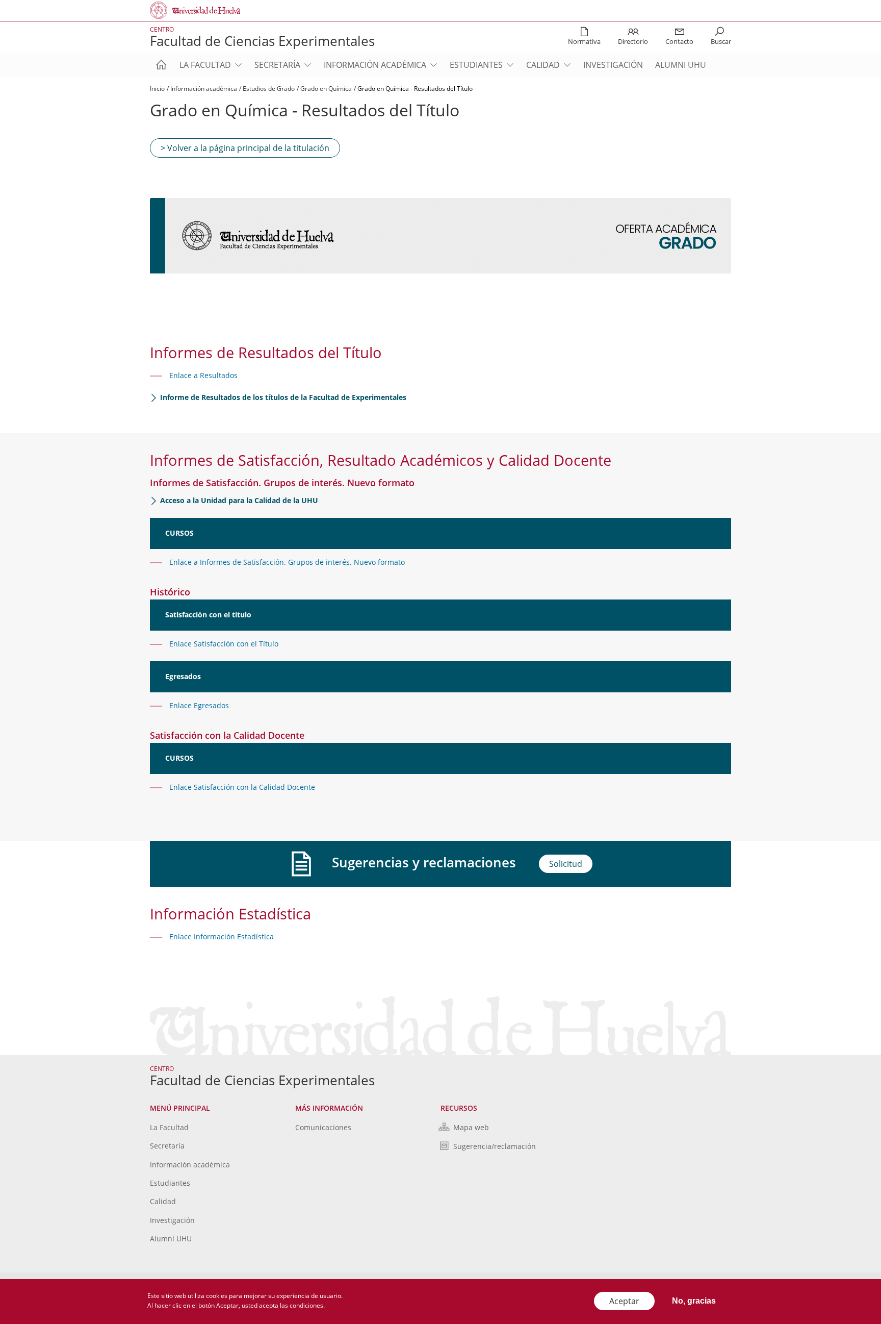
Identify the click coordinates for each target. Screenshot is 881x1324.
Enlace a (183, 562)
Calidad (543, 64)
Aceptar (624, 1301)
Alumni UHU (680, 64)
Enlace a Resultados (203, 375)
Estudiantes (476, 64)
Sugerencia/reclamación (494, 1146)
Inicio (157, 88)
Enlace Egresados (199, 705)
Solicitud (565, 863)
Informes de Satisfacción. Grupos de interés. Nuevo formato (301, 562)
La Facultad (205, 64)
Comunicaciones (323, 1127)
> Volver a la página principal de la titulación (245, 148)
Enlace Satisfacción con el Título (223, 643)
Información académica (375, 64)
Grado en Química (326, 88)
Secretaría (277, 64)
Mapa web (471, 1127)
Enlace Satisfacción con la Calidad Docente (242, 787)
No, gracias (694, 1300)
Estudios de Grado (269, 88)
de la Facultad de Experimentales (283, 397)
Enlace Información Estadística (221, 936)
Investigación (613, 64)
